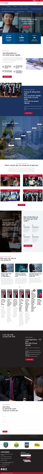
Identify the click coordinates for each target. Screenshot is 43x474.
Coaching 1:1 (10, 175)
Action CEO (10, 190)
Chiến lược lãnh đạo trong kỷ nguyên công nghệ (20, 275)
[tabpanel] (7, 274)
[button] (1, 445)
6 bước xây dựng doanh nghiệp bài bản (39, 302)
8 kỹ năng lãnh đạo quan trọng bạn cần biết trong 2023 (35, 275)
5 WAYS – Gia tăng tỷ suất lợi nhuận (3, 302)
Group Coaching (33, 175)
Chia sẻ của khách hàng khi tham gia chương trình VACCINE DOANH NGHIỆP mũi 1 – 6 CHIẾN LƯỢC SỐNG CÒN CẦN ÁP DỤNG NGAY (33, 301)
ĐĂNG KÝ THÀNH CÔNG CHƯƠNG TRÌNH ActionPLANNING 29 (6, 275)
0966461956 (3, 466)
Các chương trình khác (33, 190)
